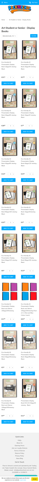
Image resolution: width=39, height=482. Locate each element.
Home (3, 20)
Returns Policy (19, 453)
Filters (34, 36)
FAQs (19, 440)
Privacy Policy (19, 456)
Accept (34, 479)
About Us (19, 443)
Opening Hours (19, 445)
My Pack (35, 2)
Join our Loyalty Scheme (19, 448)
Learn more (23, 480)
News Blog (19, 458)
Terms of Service (19, 450)
